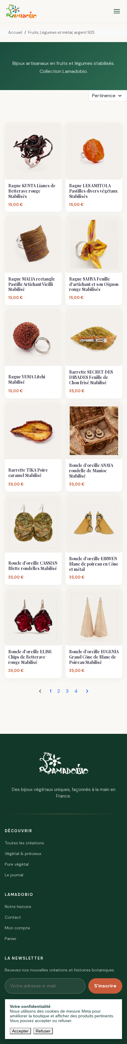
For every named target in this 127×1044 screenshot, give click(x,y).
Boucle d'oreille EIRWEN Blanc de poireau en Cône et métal (93, 564)
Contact (13, 917)
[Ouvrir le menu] (116, 11)
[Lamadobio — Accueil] (21, 11)
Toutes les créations (24, 843)
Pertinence (103, 95)
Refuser (43, 1031)
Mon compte (17, 928)
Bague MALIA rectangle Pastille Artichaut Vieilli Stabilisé (31, 284)
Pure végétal (17, 864)
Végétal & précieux (23, 853)
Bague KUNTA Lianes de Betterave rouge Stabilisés (32, 191)
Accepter (20, 1031)
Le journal (14, 875)
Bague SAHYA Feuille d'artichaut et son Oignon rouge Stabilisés (93, 284)
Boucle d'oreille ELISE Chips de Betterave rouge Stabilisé (30, 657)
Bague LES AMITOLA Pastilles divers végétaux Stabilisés (93, 191)
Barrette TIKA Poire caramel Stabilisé (28, 472)
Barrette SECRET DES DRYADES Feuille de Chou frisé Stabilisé (91, 377)
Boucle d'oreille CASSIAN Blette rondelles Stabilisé (32, 566)
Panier (11, 938)
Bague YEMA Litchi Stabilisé (26, 379)
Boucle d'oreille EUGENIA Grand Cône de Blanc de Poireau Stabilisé (94, 657)
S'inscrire (105, 986)
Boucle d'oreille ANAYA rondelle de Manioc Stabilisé (91, 471)
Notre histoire (18, 906)
